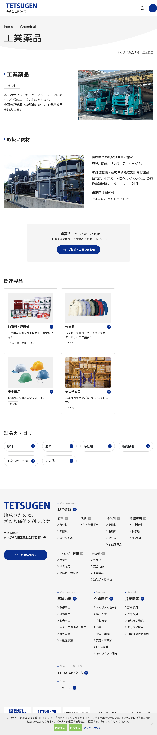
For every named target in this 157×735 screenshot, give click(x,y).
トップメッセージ (107, 607)
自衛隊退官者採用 (138, 634)
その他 (50, 460)
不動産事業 (66, 640)
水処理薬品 (115, 544)
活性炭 (113, 538)
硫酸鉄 (64, 531)
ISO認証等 (102, 647)
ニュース (64, 687)
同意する (60, 728)
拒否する (75, 728)
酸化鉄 (64, 525)
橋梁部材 (137, 538)
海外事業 (65, 634)
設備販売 (136, 518)
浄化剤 (88, 446)
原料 (10, 446)
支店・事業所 (104, 640)
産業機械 (137, 525)
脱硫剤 (113, 531)
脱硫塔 (136, 531)
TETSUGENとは (70, 672)
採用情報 (132, 598)
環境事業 (65, 614)
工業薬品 (98, 573)
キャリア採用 (135, 627)
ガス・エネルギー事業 (73, 627)
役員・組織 (103, 634)
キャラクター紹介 (106, 653)
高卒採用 (132, 614)
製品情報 (133, 52)
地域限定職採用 (136, 620)
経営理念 (101, 614)
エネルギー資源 (18, 460)
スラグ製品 (66, 538)
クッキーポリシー (93, 728)
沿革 (98, 627)
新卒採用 (132, 607)
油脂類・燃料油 (69, 573)
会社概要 (101, 620)
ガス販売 (65, 566)
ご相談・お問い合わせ (81, 249)
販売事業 (65, 620)
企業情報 (101, 598)
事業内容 (64, 598)
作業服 (97, 560)
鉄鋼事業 (65, 607)
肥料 (48, 446)
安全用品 (98, 566)
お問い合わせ (29, 555)
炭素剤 (64, 560)
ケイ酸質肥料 (91, 525)
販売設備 (128, 446)
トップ (121, 52)
